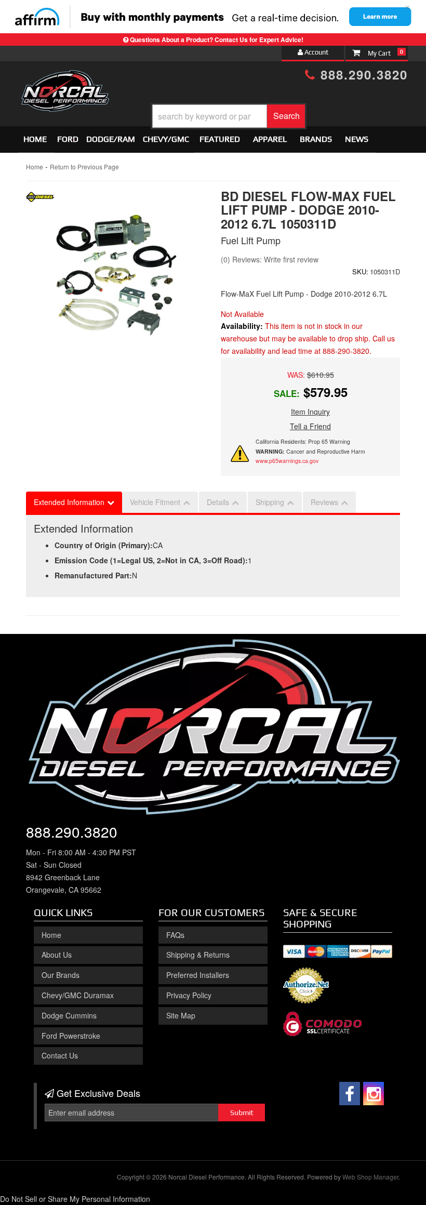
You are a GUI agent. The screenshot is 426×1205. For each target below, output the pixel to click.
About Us (57, 954)
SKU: (360, 271)
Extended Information (69, 502)
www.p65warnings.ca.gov (287, 461)
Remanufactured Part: (93, 575)
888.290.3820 (362, 74)
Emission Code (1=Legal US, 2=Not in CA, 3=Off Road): (151, 560)
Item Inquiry (310, 411)
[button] (228, 116)
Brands (316, 139)
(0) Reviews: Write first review (269, 259)
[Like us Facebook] (349, 1093)
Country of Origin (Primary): (104, 545)
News (356, 139)
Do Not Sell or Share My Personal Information (75, 1199)
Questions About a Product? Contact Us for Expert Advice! (216, 39)
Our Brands (60, 975)
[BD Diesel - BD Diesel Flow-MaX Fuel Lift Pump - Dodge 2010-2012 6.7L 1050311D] (40, 199)
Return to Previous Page (84, 166)
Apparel (270, 139)
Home (35, 139)
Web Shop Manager (370, 1176)
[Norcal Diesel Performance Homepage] (65, 79)
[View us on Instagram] (373, 1093)
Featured (219, 139)
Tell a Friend (310, 426)
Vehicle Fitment (155, 502)
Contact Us (60, 1055)
